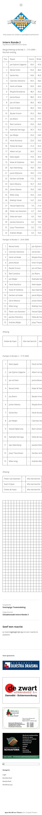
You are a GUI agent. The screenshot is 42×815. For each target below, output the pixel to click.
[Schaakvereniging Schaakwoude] (21, 31)
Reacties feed (7, 781)
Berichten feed (7, 778)
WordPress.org (7, 785)
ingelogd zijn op (16, 632)
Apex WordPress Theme (13, 812)
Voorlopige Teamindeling (14, 607)
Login (4, 775)
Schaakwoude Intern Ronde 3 (16, 614)
